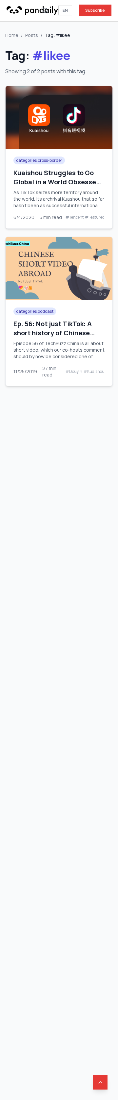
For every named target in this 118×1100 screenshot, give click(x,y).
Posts (31, 35)
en (65, 10)
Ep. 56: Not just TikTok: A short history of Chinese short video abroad (52, 332)
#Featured (95, 217)
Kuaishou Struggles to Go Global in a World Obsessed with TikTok (56, 181)
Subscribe (95, 10)
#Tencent (75, 217)
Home (11, 35)
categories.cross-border (39, 160)
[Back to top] (100, 1082)
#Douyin (74, 371)
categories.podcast (34, 311)
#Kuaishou (94, 371)
